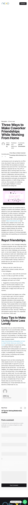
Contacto (23, 3)
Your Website (5, 449)
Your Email (5, 440)
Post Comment (14, 485)
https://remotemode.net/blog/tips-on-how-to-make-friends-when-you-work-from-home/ (13, 343)
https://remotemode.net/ (13, 221)
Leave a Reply (5, 468)
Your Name (5, 431)
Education (4, 121)
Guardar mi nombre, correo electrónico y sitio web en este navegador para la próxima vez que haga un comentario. (13, 463)
